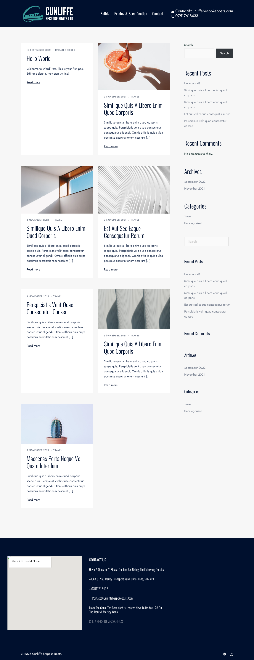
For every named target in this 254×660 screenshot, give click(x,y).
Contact (157, 13)
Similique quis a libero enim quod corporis (133, 108)
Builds (104, 13)
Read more (33, 82)
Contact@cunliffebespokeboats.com (204, 11)
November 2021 (194, 188)
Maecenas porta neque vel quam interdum (54, 462)
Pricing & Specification (130, 13)
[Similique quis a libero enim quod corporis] (134, 66)
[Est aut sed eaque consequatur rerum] (134, 189)
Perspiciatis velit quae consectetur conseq (50, 308)
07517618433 (186, 16)
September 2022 (194, 182)
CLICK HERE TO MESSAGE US (106, 621)
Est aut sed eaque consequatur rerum (124, 232)
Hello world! (39, 58)
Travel (135, 96)
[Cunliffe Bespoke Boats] (48, 13)
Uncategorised (65, 50)
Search (188, 45)
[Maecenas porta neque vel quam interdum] (57, 424)
